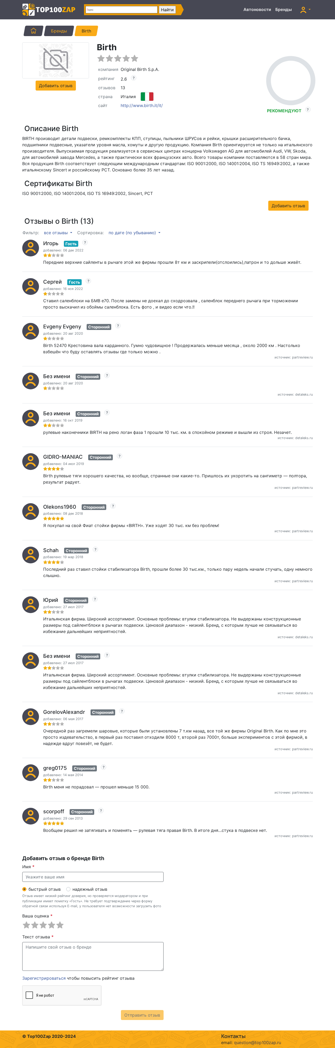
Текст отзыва (38, 936)
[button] (305, 9)
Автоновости (257, 9)
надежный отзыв (89, 889)
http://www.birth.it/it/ (142, 105)
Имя (28, 866)
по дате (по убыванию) (133, 232)
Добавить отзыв (55, 85)
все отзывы (56, 232)
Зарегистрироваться (44, 978)
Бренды (283, 9)
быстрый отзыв (45, 889)
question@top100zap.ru (257, 1042)
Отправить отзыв (142, 1015)
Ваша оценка (37, 915)
